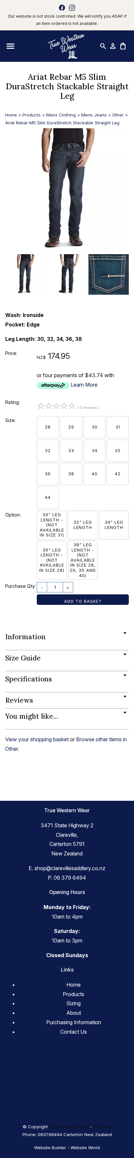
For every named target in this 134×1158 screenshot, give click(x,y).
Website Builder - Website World (67, 1147)
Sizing (73, 1003)
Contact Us (73, 1031)
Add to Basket (83, 601)
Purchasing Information (73, 1022)
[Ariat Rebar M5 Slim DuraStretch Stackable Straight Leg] (67, 250)
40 (95, 473)
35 (118, 450)
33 (71, 450)
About (73, 1012)
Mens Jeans (94, 114)
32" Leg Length (83, 524)
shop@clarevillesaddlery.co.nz (69, 868)
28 (48, 427)
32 (48, 450)
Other (118, 114)
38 (71, 473)
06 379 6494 (70, 877)
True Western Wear (69, 1126)
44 (48, 497)
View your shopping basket (37, 739)
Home (11, 114)
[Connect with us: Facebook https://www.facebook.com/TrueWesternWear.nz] (62, 7)
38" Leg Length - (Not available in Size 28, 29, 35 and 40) (83, 560)
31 (117, 427)
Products (31, 114)
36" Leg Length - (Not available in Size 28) (51, 560)
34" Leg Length (114, 524)
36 (48, 473)
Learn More (84, 384)
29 (71, 427)
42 (118, 473)
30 (95, 427)
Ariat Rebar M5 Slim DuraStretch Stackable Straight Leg (62, 122)
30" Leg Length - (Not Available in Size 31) (52, 524)
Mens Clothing (61, 114)
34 (95, 450)
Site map (102, 1126)
